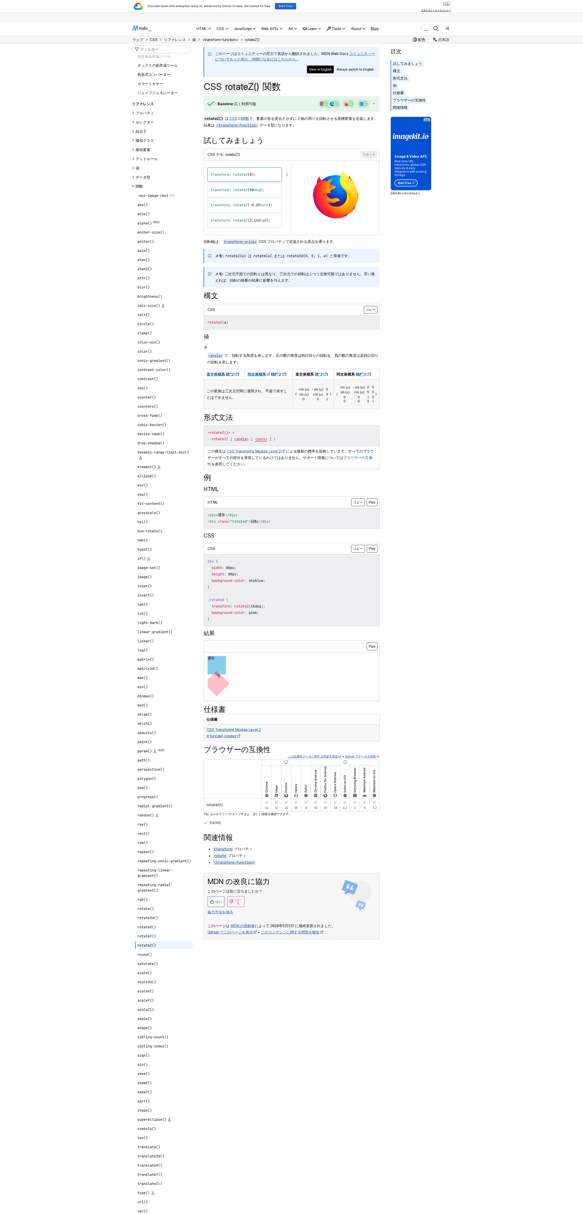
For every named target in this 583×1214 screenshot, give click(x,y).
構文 (396, 71)
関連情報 (400, 107)
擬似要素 (143, 149)
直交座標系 (216, 374)
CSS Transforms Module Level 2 (254, 451)
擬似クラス (145, 140)
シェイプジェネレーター (157, 93)
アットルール (147, 159)
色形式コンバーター (153, 74)
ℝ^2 (230, 374)
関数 (245, 118)
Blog (374, 28)
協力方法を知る (220, 912)
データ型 (143, 177)
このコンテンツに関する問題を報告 (290, 932)
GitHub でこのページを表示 (230, 932)
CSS (233, 118)
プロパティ (145, 113)
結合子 (141, 131)
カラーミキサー (150, 83)
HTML (211, 489)
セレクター (145, 122)
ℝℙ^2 (276, 374)
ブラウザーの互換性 (409, 100)
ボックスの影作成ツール (157, 65)
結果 (209, 633)
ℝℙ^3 (361, 374)
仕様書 (398, 93)
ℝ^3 (319, 374)
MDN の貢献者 (242, 925)
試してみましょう (407, 63)
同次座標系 (257, 374)
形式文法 (400, 78)
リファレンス (143, 104)
